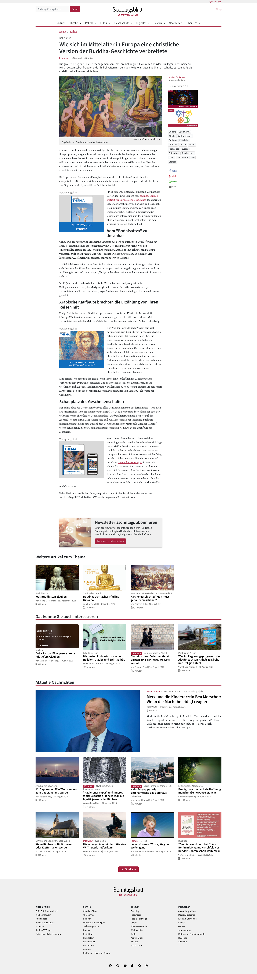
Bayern (157, 23)
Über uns (87, 949)
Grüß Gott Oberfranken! (47, 911)
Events (181, 922)
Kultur (103, 23)
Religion (173, 140)
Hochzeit (135, 941)
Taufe (133, 934)
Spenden (182, 941)
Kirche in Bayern (43, 915)
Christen (173, 144)
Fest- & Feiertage (139, 918)
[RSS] (147, 966)
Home (62, 31)
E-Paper (87, 918)
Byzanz (185, 149)
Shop (218, 9)
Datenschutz (89, 941)
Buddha (172, 131)
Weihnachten (137, 930)
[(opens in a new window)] (110, 966)
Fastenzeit (136, 915)
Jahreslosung (184, 930)
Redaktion (88, 934)
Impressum (88, 945)
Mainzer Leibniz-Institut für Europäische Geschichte (133, 197)
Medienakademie (186, 915)
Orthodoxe (174, 153)
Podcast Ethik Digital (45, 922)
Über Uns (192, 23)
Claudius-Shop (90, 911)
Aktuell (61, 23)
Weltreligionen (185, 136)
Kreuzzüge (174, 149)
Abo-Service (88, 915)
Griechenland (187, 153)
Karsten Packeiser (176, 77)
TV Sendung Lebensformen (48, 934)
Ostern (134, 922)
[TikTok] (132, 966)
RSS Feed (182, 938)
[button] (64, 58)
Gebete (181, 926)
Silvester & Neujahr (140, 926)
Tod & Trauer (136, 945)
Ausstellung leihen (187, 911)
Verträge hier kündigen (94, 922)
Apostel (182, 144)
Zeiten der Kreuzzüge (130, 462)
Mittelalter (184, 140)
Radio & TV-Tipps (43, 930)
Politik (89, 23)
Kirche (74, 23)
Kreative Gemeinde (187, 918)
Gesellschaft (121, 23)
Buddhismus (184, 131)
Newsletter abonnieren (110, 541)
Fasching (135, 911)
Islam (171, 157)
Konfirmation (137, 938)
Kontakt (87, 930)
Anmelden (216, 1)
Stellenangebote (91, 926)
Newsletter (175, 23)
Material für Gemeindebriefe (191, 934)
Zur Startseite (129, 869)
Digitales (141, 23)
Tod (193, 157)
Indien (192, 144)
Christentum (182, 157)
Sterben (172, 162)
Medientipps (41, 918)
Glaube (172, 136)
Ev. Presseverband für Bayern (96, 953)
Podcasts (40, 926)
